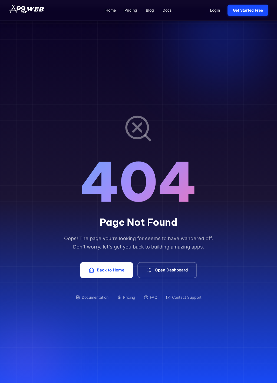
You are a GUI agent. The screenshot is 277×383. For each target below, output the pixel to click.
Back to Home (110, 270)
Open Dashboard (171, 270)
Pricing (130, 10)
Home (110, 10)
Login (215, 10)
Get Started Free (248, 10)
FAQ (153, 297)
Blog (150, 10)
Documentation (95, 297)
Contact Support (187, 297)
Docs (167, 10)
